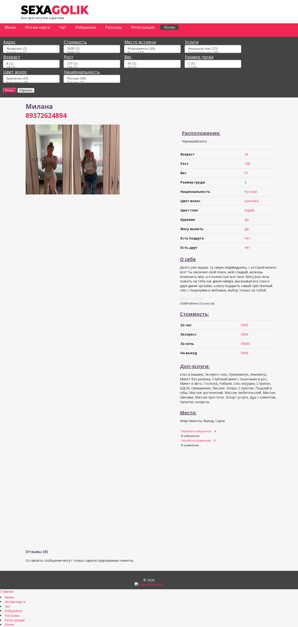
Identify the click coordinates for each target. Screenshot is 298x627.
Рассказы (113, 27)
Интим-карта (37, 27)
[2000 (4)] (92, 53)
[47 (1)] (152, 67)
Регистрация (142, 27)
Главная (6, 591)
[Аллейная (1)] (31, 53)
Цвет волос (15, 72)
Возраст (11, 57)
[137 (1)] (92, 64)
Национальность (82, 72)
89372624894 (46, 115)
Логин (169, 27)
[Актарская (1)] (31, 49)
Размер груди (199, 57)
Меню (10, 27)
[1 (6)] (213, 64)
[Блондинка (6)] (31, 82)
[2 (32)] (213, 67)
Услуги (192, 42)
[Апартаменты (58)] (152, 49)
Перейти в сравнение (196, 441)
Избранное (85, 27)
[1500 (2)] (92, 49)
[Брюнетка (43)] (31, 78)
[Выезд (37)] (152, 53)
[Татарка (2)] (92, 82)
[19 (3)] (31, 67)
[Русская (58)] (92, 78)
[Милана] (49, 193)
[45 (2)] (152, 64)
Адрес (9, 42)
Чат (62, 27)
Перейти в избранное (196, 431)
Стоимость (75, 42)
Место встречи (140, 42)
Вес (128, 57)
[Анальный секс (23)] (213, 49)
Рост (68, 57)
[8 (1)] (31, 64)
